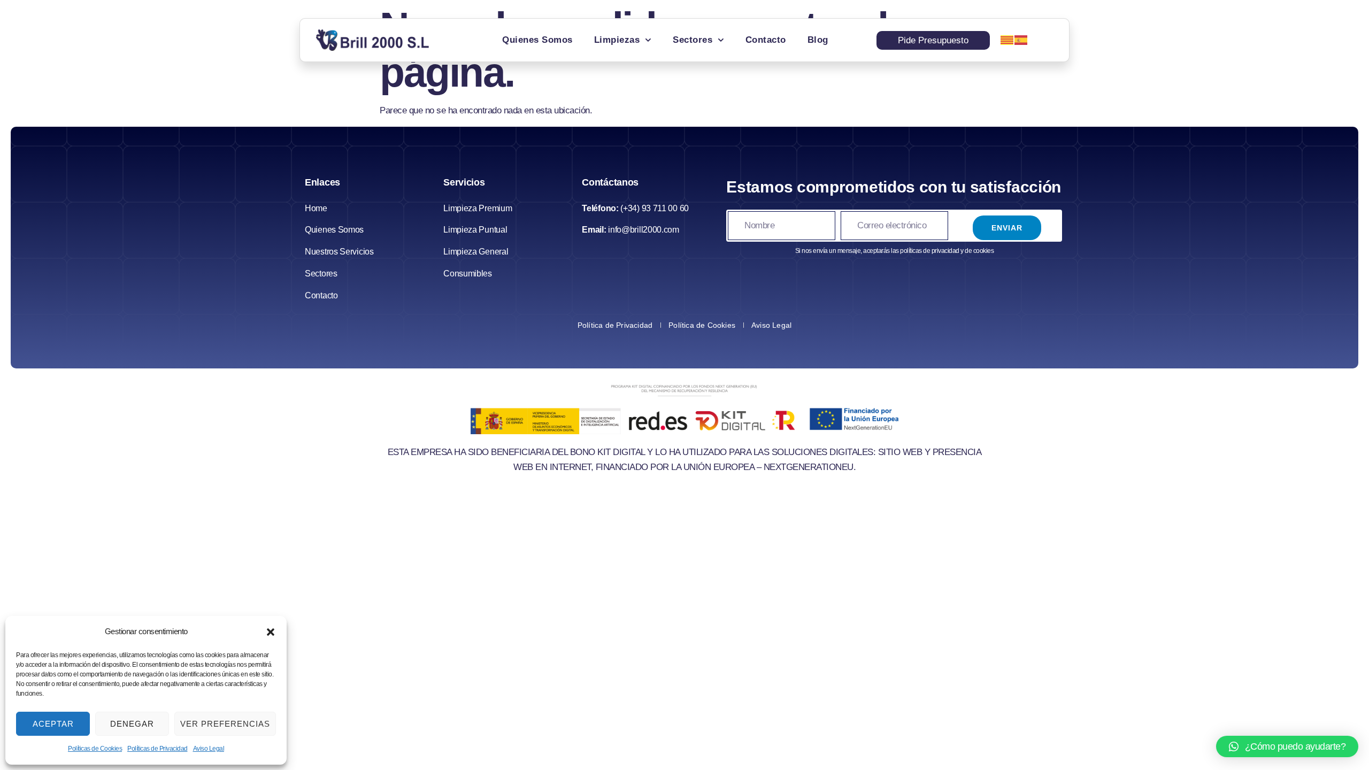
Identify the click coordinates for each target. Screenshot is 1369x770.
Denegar (132, 723)
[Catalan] (1007, 40)
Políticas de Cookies (95, 748)
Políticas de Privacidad (157, 748)
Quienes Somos (537, 40)
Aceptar (53, 723)
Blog (817, 40)
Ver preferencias (225, 723)
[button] (270, 632)
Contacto (765, 40)
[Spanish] (1021, 40)
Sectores (692, 40)
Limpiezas (617, 40)
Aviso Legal (209, 748)
